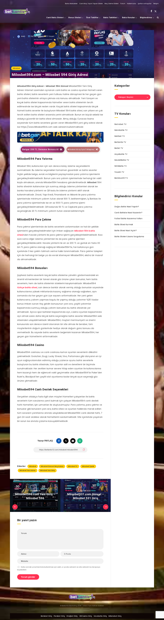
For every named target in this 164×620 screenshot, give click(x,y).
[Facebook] (151, 11)
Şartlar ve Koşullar (145, 4)
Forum (122, 4)
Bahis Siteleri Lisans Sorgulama (129, 236)
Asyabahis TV (121, 154)
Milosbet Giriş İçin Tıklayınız (81, 149)
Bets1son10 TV (121, 178)
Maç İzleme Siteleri (112, 4)
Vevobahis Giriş (100, 616)
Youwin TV (119, 172)
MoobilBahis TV (121, 160)
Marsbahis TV (121, 130)
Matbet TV (119, 136)
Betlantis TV (120, 142)
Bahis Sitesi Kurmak (123, 224)
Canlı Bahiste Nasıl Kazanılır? (128, 212)
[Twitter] (155, 11)
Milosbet (16, 68)
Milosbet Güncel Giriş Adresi (52, 466)
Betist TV (118, 148)
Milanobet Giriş (115, 616)
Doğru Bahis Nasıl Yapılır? (126, 206)
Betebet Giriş (46, 616)
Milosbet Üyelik (88, 466)
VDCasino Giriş (85, 616)
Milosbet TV (72, 466)
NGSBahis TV (120, 166)
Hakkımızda (131, 4)
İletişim (156, 4)
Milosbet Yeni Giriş (47, 470)
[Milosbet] (60, 141)
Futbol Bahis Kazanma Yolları (128, 218)
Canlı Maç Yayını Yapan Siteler (91, 4)
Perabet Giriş (59, 616)
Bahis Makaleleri (71, 4)
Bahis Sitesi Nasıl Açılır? (125, 230)
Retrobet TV (120, 124)
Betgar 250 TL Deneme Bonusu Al (40, 149)
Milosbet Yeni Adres (28, 470)
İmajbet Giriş (72, 616)
